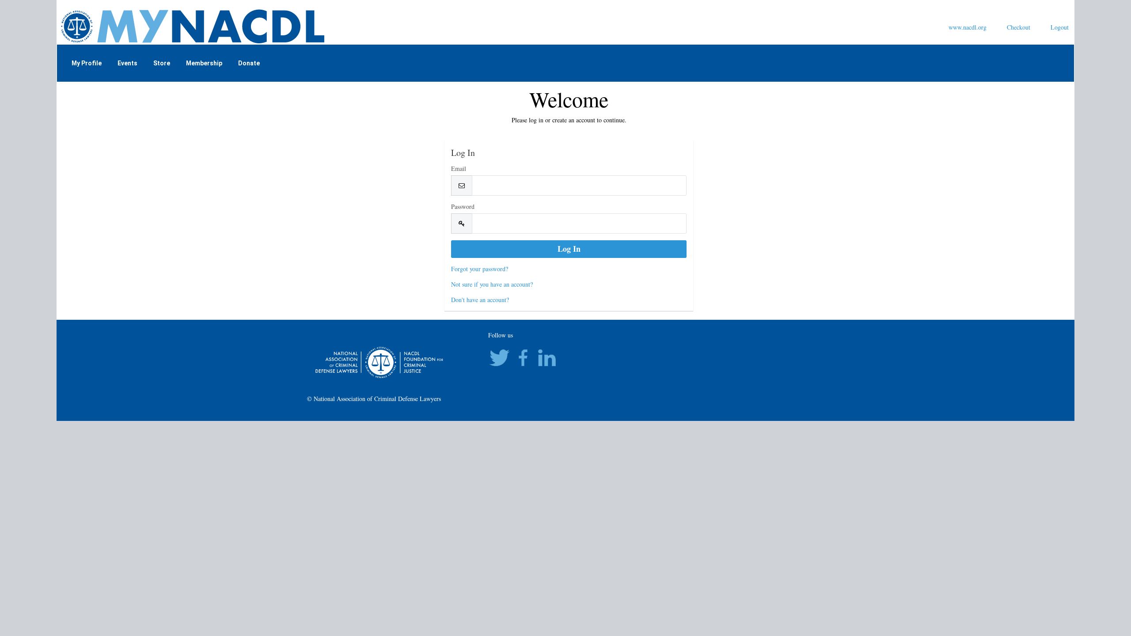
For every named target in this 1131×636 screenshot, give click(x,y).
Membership (204, 63)
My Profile (87, 63)
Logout (1060, 27)
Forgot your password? (479, 269)
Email (458, 168)
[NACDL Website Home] (246, 25)
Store (161, 63)
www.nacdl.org (968, 27)
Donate (249, 63)
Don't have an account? (480, 299)
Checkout (1018, 27)
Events (127, 63)
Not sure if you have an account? (492, 284)
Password (462, 206)
